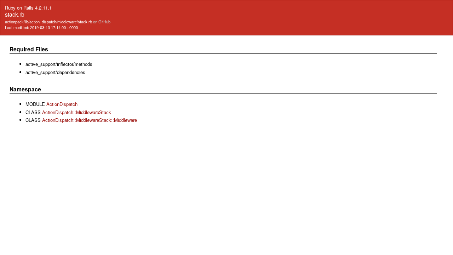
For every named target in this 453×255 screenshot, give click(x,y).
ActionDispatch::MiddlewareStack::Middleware (89, 120)
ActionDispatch (62, 104)
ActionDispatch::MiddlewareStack (76, 112)
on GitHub (101, 21)
